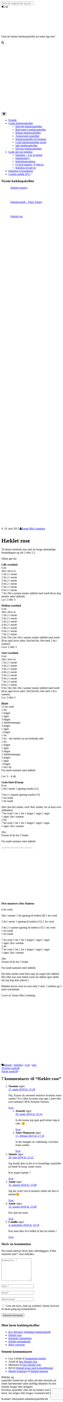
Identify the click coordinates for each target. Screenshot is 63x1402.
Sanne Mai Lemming (33, 528)
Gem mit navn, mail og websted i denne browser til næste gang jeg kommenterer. (30, 1307)
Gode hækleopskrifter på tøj (30, 142)
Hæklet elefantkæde (19, 1341)
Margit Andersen (17, 1371)
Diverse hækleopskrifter (28, 148)
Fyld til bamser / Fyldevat (29, 164)
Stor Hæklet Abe (28, 1361)
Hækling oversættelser (20, 170)
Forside (12, 120)
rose (34, 1064)
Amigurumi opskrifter (27, 135)
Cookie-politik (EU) (19, 174)
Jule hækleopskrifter (26, 145)
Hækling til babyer (25, 167)
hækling (18, 1064)
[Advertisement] (31, 78)
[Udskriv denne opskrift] (2, 532)
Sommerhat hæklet (35, 1358)
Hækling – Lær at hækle (28, 155)
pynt (27, 1064)
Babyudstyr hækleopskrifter (30, 129)
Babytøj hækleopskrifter (28, 126)
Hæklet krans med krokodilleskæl (34, 1367)
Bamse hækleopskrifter (28, 132)
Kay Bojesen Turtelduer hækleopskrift (29, 1331)
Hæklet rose (15, 1335)
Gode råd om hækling (20, 151)
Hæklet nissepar (39, 1371)
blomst (8, 1064)
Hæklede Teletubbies (20, 1338)
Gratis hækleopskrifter (20, 123)
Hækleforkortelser (25, 161)
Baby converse (16, 1344)
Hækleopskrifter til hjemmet (30, 139)
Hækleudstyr (22, 158)
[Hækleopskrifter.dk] (10, 28)
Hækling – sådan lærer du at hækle (42, 1377)
